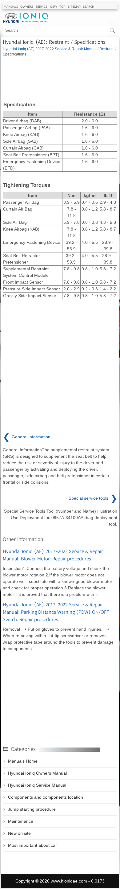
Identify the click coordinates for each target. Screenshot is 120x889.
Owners (26, 6)
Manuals (11, 6)
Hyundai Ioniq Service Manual (37, 785)
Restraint (106, 49)
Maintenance (20, 821)
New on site (19, 833)
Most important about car (32, 845)
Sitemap (74, 6)
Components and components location (45, 797)
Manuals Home (23, 761)
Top (62, 6)
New (53, 6)
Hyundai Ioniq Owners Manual (37, 773)
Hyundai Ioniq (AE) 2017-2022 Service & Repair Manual (50, 49)
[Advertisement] (60, 78)
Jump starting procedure (32, 809)
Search (88, 6)
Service (41, 6)
